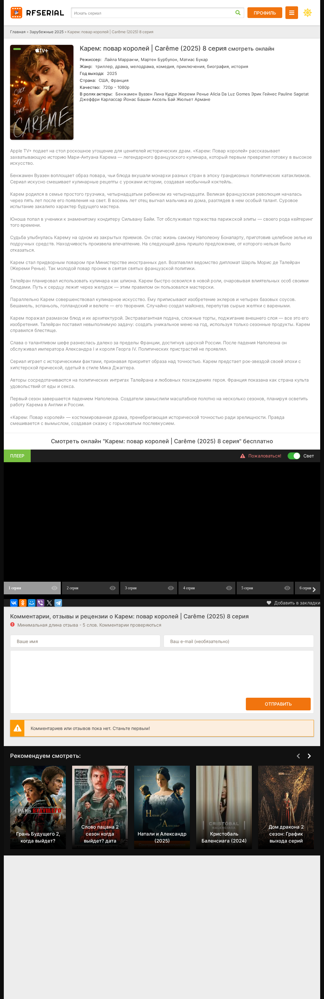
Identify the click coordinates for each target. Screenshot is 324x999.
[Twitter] (49, 603)
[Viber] (40, 603)
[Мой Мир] (31, 603)
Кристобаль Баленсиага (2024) (224, 837)
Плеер (17, 455)
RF (45, 12)
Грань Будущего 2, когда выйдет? (38, 837)
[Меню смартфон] (291, 12)
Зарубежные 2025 (46, 31)
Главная (18, 31)
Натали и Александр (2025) (162, 837)
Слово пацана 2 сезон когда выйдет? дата (100, 834)
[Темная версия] (307, 12)
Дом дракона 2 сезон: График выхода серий (286, 834)
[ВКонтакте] (14, 603)
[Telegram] (58, 603)
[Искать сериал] (238, 12)
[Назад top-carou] (298, 756)
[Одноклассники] (23, 603)
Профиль (265, 12)
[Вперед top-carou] (309, 756)
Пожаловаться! (264, 455)
